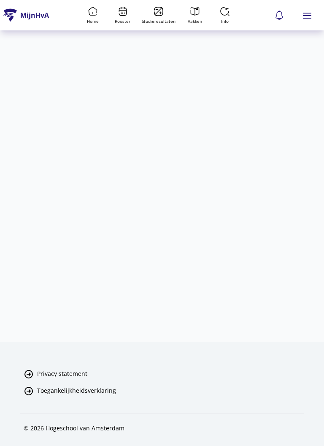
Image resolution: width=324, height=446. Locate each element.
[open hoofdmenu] (307, 15)
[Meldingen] (279, 15)
